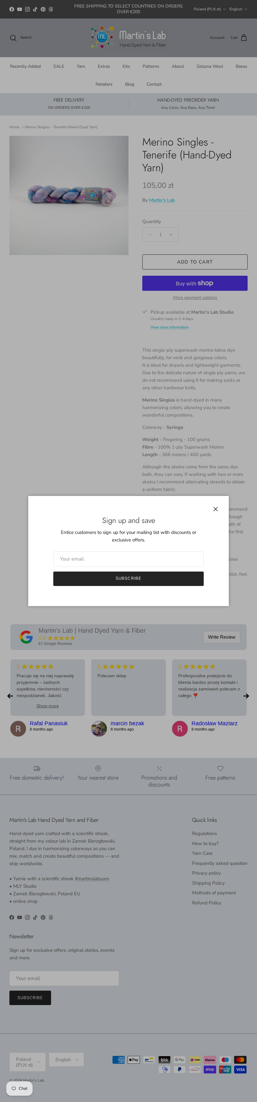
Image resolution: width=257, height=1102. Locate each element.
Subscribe (128, 578)
